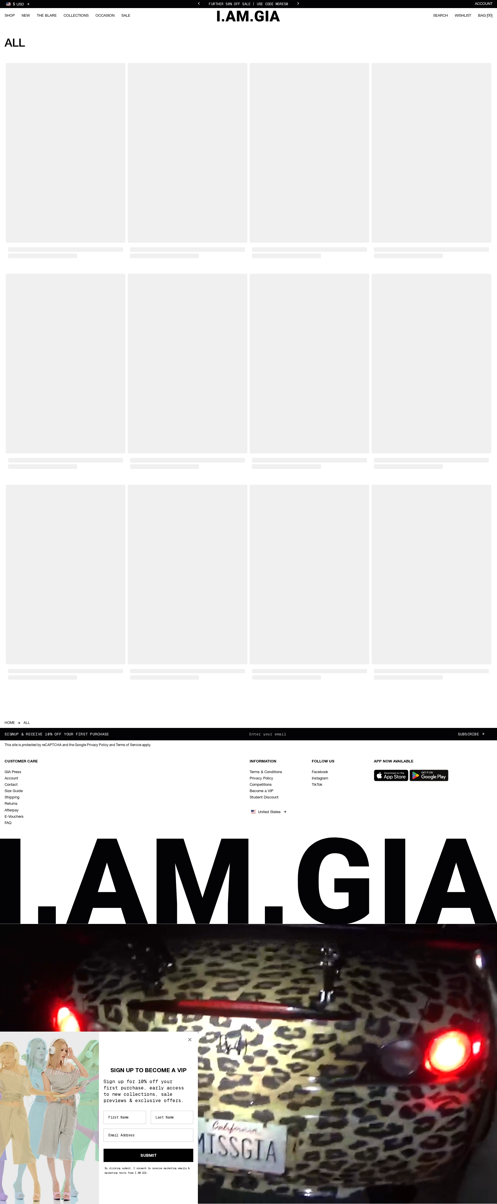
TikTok (317, 785)
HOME (10, 723)
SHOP (10, 16)
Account (483, 4)
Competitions (261, 785)
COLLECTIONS (76, 16)
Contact (11, 785)
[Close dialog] (189, 1039)
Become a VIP (261, 791)
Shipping (12, 797)
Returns (11, 804)
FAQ (8, 823)
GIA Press (13, 772)
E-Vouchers (14, 817)
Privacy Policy (261, 778)
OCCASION (104, 16)
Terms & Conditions (266, 772)
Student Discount (264, 797)
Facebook (320, 772)
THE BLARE (47, 16)
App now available (393, 761)
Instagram (320, 778)
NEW (26, 16)
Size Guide (14, 791)
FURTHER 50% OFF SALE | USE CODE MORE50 (248, 4)
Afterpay (12, 810)
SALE (125, 16)
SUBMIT (148, 1155)
